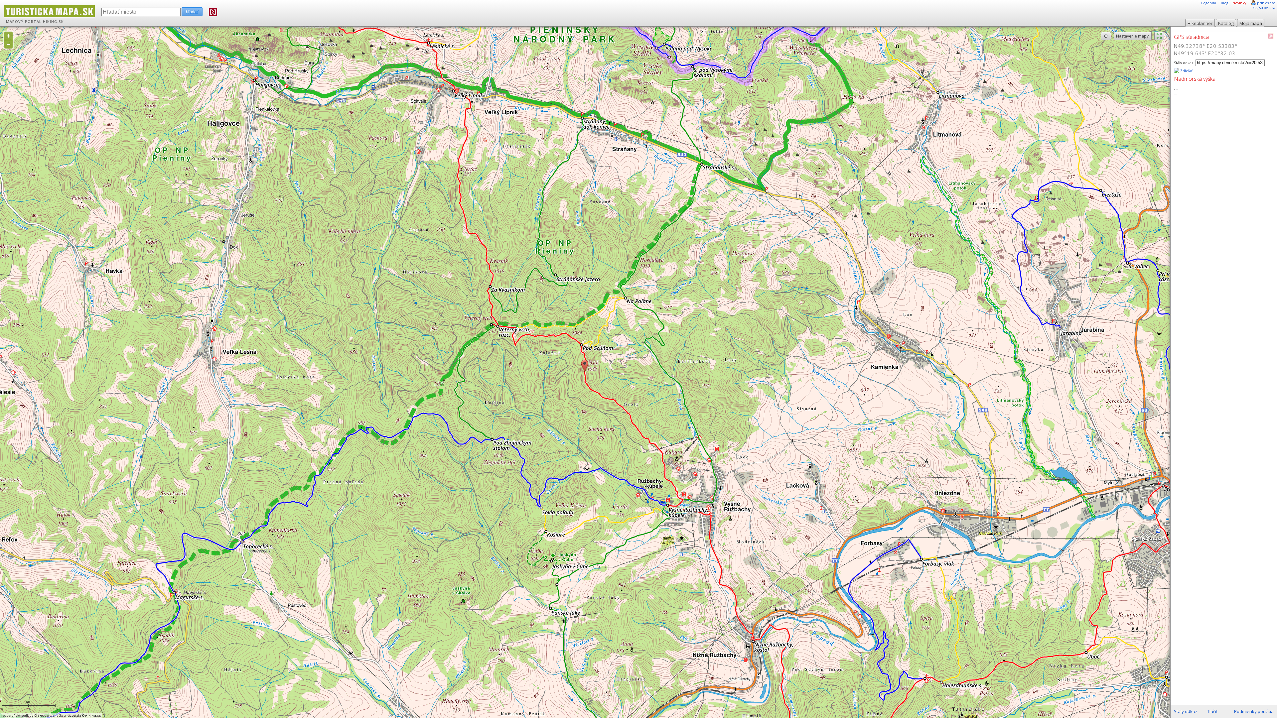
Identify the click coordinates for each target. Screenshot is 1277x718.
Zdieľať (1186, 70)
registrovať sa (1264, 7)
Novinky (1239, 3)
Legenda (1208, 3)
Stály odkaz (1186, 711)
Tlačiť (1212, 711)
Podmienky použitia (1254, 711)
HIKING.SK (53, 21)
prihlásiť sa (1266, 3)
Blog (1224, 3)
